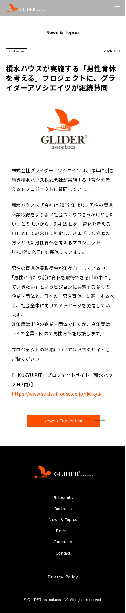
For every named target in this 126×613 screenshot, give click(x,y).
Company (63, 542)
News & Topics (63, 520)
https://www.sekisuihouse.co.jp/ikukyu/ (57, 394)
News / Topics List (63, 420)
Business (63, 509)
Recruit (63, 531)
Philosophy (63, 497)
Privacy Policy (63, 577)
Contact (63, 553)
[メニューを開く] (117, 8)
